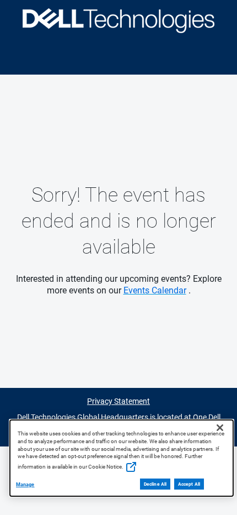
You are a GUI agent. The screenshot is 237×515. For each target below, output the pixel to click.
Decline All (155, 484)
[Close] (220, 428)
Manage (25, 484)
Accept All (189, 484)
